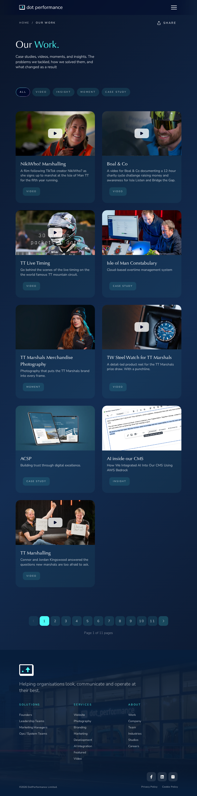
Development (83, 740)
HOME (24, 23)
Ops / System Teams (33, 733)
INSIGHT (63, 91)
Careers (133, 746)
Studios (133, 740)
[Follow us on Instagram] (173, 777)
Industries (135, 733)
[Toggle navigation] (174, 7)
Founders (25, 715)
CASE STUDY (116, 91)
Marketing (80, 733)
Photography (82, 721)
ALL (23, 91)
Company (134, 721)
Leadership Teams (31, 721)
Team (132, 727)
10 (141, 621)
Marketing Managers (33, 727)
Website (79, 715)
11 (152, 621)
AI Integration (83, 746)
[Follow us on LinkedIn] (162, 777)
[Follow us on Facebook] (151, 777)
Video (78, 759)
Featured (80, 752)
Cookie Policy (170, 787)
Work (132, 715)
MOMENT (88, 91)
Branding (80, 727)
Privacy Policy (149, 787)
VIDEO (41, 91)
